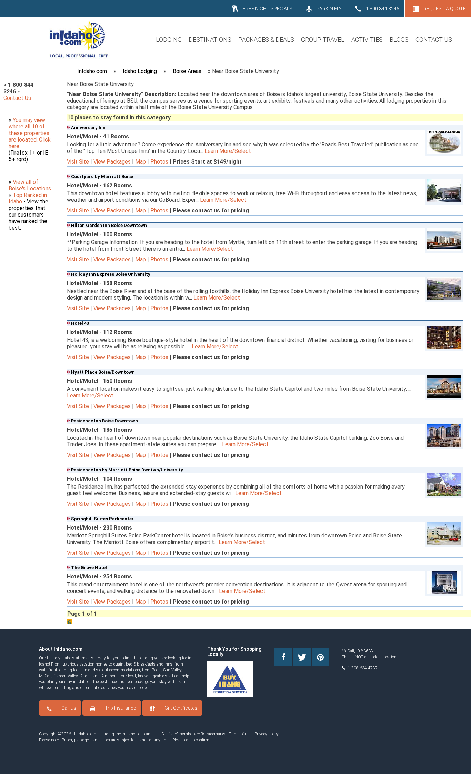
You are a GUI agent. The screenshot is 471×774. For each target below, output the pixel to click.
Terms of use (240, 734)
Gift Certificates (180, 708)
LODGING (169, 39)
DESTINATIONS (210, 39)
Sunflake (169, 734)
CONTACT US (433, 39)
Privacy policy (266, 734)
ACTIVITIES (367, 39)
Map (140, 161)
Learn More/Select (227, 151)
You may (23, 120)
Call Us (68, 708)
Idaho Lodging (140, 71)
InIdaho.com (92, 71)
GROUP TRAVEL (322, 39)
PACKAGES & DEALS (266, 39)
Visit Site (78, 161)
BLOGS (399, 39)
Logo (140, 734)
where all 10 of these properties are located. (29, 133)
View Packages (112, 161)
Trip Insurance (120, 708)
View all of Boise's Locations (30, 185)
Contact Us (17, 98)
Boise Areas (187, 71)
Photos (159, 161)
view (39, 120)
